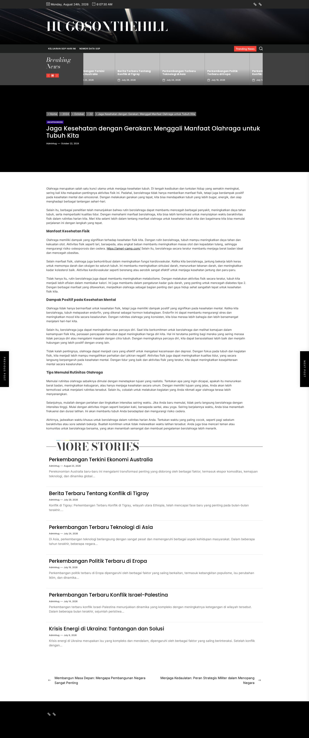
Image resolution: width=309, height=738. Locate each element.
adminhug (51, 143)
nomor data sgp (89, 48)
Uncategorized (55, 122)
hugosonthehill (107, 26)
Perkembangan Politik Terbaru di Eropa (191, 72)
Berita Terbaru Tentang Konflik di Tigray (102, 72)
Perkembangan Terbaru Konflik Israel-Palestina (237, 72)
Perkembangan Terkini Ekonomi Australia (101, 459)
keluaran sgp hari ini (62, 48)
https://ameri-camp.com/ (124, 248)
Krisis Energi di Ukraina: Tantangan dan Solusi (106, 628)
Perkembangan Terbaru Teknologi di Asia (147, 72)
